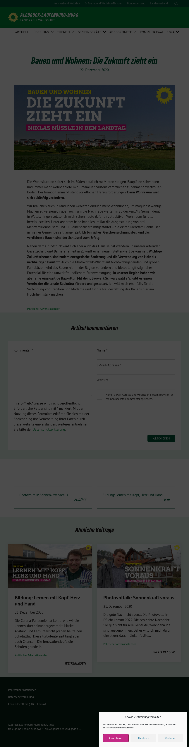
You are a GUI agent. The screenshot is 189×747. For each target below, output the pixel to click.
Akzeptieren (116, 738)
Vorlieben (170, 738)
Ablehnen (143, 738)
